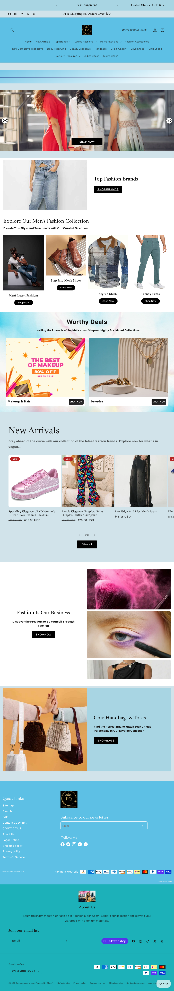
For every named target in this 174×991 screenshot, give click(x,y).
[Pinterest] (80, 844)
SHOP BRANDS (108, 189)
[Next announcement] (117, 5)
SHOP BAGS (105, 740)
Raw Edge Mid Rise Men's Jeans (136, 511)
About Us (9, 834)
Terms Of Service (14, 857)
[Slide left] (79, 535)
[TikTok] (86, 844)
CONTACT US (12, 828)
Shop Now (23, 302)
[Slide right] (94, 535)
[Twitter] (68, 844)
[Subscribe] (65, 941)
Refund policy (63, 983)
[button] (12, 30)
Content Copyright (15, 822)
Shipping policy (13, 845)
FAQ (5, 817)
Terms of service (98, 983)
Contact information (135, 983)
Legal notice (153, 983)
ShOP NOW (87, 141)
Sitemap (8, 805)
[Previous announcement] (56, 5)
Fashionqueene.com (25, 983)
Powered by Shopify (45, 983)
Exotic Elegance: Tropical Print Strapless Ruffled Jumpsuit (82, 513)
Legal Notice (11, 840)
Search (7, 811)
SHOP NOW (159, 402)
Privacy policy (12, 851)
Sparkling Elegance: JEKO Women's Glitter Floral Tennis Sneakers (31, 513)
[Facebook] (62, 844)
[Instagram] (74, 844)
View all (87, 544)
